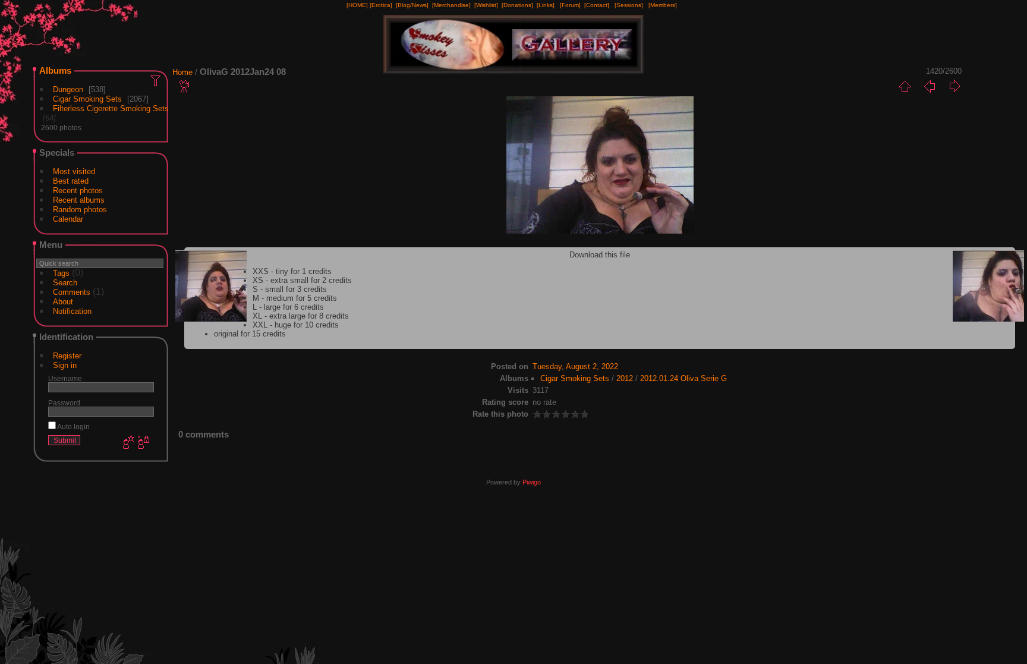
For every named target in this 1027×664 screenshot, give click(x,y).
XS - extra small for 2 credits (302, 280)
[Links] (546, 5)
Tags (61, 273)
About (63, 301)
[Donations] (517, 5)
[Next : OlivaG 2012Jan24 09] (954, 86)
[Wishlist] (486, 5)
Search (65, 282)
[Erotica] (381, 5)
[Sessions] (629, 5)
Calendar (68, 219)
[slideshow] (184, 86)
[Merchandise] (451, 5)
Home (182, 72)
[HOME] (357, 5)
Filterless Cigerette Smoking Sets (111, 108)
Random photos (80, 209)
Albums (55, 70)
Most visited (74, 171)
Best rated (71, 181)
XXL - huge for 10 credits (296, 324)
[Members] (662, 5)
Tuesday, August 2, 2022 (575, 366)
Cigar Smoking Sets (87, 99)
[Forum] (570, 5)
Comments (71, 292)
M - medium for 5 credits (295, 298)
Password (64, 403)
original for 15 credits (250, 333)
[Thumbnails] (904, 86)
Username (65, 378)
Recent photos (78, 190)
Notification (72, 311)
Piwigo (531, 482)
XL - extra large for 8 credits (301, 315)
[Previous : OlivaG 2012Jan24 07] (929, 86)
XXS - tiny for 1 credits (292, 271)
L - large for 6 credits (288, 307)
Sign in (65, 365)
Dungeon (68, 89)
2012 (624, 378)
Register (67, 355)
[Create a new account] (127, 443)
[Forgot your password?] (142, 443)
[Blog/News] (412, 5)
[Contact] (596, 5)
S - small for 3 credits (290, 289)
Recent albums (79, 200)
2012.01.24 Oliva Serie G (683, 378)
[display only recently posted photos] (156, 80)
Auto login (73, 426)
